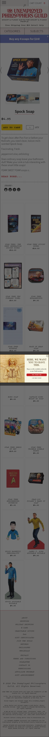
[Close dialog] (47, 356)
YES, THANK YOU (36, 374)
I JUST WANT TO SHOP (36, 377)
